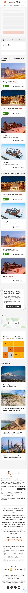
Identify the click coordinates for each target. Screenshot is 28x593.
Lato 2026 (10, 5)
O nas (4, 508)
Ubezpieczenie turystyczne (17, 524)
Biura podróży (6, 510)
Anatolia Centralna (21, 5)
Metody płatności (6, 517)
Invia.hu (17, 582)
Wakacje (5, 5)
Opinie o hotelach (16, 517)
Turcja (14, 5)
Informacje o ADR (20, 531)
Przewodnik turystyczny (18, 515)
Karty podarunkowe (6, 522)
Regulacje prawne (14, 533)
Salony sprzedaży (11, 508)
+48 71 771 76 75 (13, 540)
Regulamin (18, 498)
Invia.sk (13, 582)
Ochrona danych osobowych (18, 529)
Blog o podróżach (6, 515)
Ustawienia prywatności (9, 531)
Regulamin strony (5, 529)
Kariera (18, 510)
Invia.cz (9, 582)
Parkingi (14, 522)
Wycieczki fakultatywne (10, 526)
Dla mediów (20, 508)
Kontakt (13, 510)
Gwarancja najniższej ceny (15, 519)
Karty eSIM (20, 526)
